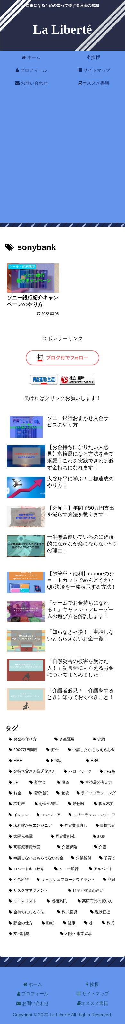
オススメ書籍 (94, 1003)
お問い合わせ (35, 1003)
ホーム (34, 984)
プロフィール (34, 993)
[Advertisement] (62, 160)
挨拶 (93, 984)
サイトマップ (95, 993)
